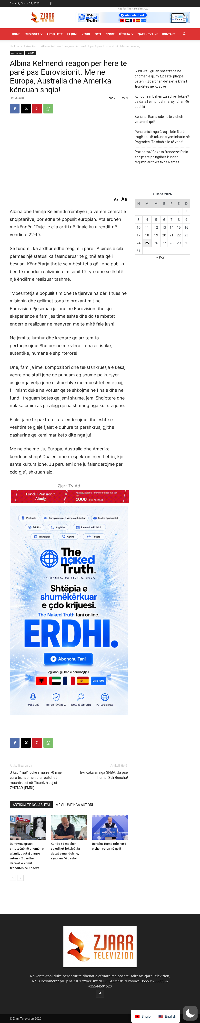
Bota (97, 34)
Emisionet (31, 34)
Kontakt (168, 34)
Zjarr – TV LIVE (148, 34)
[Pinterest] (37, 108)
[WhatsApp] (48, 108)
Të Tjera (124, 34)
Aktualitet (54, 34)
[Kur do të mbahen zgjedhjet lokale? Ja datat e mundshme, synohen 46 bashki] (69, 827)
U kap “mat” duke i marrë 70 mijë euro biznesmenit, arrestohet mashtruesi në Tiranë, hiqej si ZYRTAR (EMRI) (36, 780)
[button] (184, 34)
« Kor (160, 257)
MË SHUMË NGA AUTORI (74, 805)
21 (171, 235)
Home (16, 34)
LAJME (30, 53)
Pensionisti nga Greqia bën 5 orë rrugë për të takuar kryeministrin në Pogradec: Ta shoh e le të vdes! (162, 137)
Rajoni (72, 34)
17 (138, 235)
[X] (26, 108)
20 (164, 235)
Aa (116, 199)
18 (147, 235)
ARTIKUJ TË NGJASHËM (31, 805)
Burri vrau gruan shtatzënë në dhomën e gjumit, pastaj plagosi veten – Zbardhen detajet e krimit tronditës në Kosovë (161, 78)
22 (179, 235)
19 (156, 235)
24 (138, 243)
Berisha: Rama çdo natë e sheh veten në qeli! (159, 119)
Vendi (86, 34)
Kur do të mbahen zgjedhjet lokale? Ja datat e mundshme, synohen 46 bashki (162, 101)
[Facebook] (50, 3)
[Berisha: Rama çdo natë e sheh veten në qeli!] (110, 827)
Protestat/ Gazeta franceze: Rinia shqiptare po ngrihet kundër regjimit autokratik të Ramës (161, 157)
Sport (110, 34)
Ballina (14, 46)
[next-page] (21, 878)
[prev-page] (13, 878)
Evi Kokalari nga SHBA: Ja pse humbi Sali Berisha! (104, 775)
